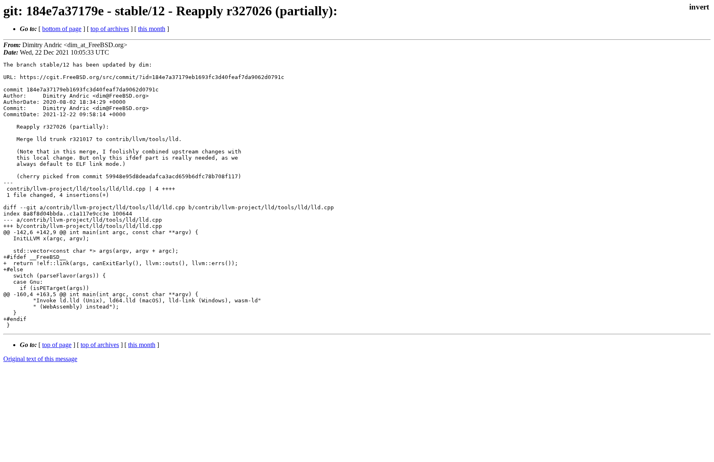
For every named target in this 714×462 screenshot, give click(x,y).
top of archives (109, 28)
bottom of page (61, 28)
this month (151, 28)
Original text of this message (40, 358)
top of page (56, 344)
